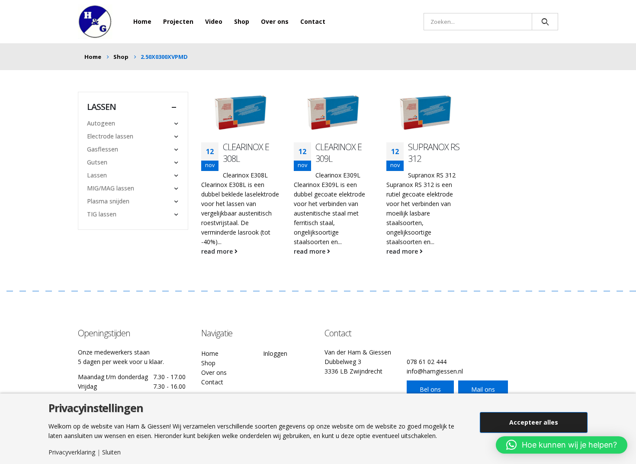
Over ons (275, 21)
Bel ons (430, 389)
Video (213, 21)
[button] (561, 445)
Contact (312, 21)
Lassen (97, 175)
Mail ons (483, 389)
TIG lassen (101, 214)
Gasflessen (102, 149)
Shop (241, 21)
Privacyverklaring (71, 452)
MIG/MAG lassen (110, 188)
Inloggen (275, 353)
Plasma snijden (108, 201)
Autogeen (101, 123)
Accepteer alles (533, 422)
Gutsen (97, 162)
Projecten (178, 21)
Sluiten (111, 452)
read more (217, 251)
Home (142, 21)
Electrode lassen (110, 136)
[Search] (545, 21)
